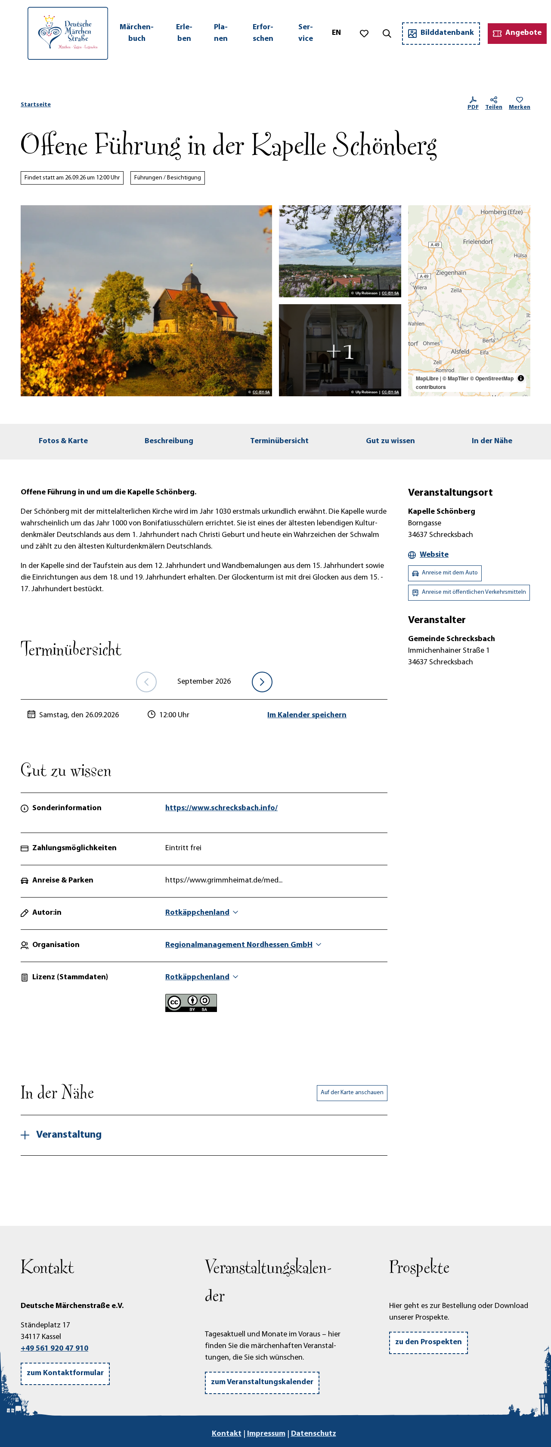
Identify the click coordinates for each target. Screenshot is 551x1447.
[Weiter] (262, 682)
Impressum (266, 1434)
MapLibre (427, 378)
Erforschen (263, 33)
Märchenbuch (137, 33)
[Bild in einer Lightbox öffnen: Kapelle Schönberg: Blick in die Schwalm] (340, 251)
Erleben (184, 33)
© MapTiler (456, 378)
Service (305, 33)
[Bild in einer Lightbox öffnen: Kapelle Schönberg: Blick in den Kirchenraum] (340, 350)
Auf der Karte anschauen (352, 1092)
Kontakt (226, 1434)
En (336, 33)
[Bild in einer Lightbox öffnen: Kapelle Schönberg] (146, 300)
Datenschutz (313, 1434)
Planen (221, 33)
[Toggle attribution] (521, 378)
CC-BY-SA (261, 392)
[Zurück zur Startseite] (68, 33)
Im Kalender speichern (307, 715)
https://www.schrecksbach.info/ (221, 808)
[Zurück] (146, 682)
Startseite (36, 105)
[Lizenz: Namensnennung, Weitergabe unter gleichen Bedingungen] (191, 1010)
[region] (469, 300)
